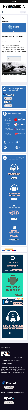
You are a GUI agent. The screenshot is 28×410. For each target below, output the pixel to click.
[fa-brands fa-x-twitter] (14, 1)
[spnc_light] (24, 12)
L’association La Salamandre (7, 367)
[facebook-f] (12, 1)
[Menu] (2, 12)
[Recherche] (21, 12)
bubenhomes (5, 21)
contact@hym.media (18, 357)
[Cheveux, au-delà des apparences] (14, 68)
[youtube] (15, 1)
